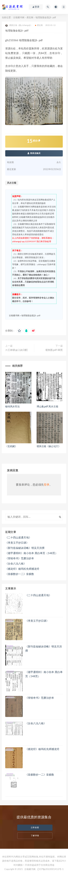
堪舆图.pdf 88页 (54, 350)
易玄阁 (30, 18)
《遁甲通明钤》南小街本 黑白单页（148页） (31, 553)
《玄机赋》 (11, 446)
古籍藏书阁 (18, 18)
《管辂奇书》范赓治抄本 (19, 558)
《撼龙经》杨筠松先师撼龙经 (22, 569)
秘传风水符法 (12, 406)
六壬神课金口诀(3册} (16, 350)
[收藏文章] (19, 330)
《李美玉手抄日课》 (17, 543)
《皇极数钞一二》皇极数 (19, 574)
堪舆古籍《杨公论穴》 (49, 446)
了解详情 (35, 836)
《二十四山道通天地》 (18, 537)
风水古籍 (11, 183)
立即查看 (35, 828)
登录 (46, 484)
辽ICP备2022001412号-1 (50, 869)
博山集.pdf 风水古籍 (47, 406)
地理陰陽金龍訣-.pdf (30, 315)
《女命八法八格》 (15, 563)
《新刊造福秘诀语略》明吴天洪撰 (24, 548)
